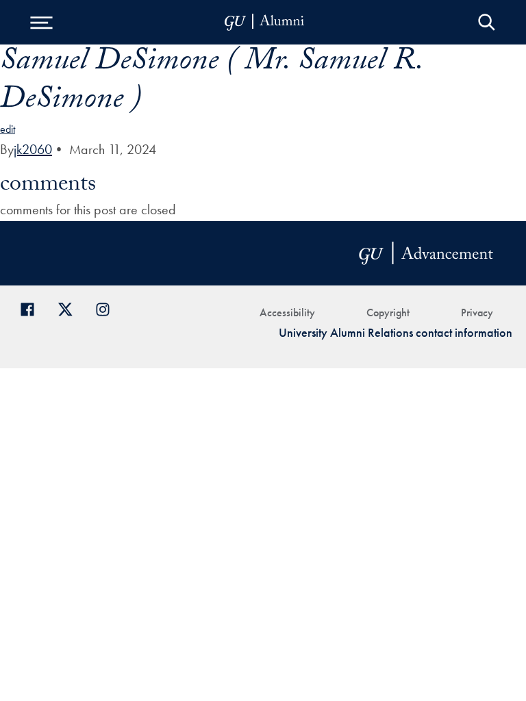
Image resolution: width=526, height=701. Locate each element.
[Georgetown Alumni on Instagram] (107, 308)
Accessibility (287, 312)
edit (7, 129)
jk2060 (33, 149)
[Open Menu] (41, 22)
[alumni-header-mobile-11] (265, 22)
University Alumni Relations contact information (395, 332)
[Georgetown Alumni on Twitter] (70, 308)
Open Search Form (486, 22)
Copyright (388, 312)
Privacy (477, 312)
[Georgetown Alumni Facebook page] (32, 308)
